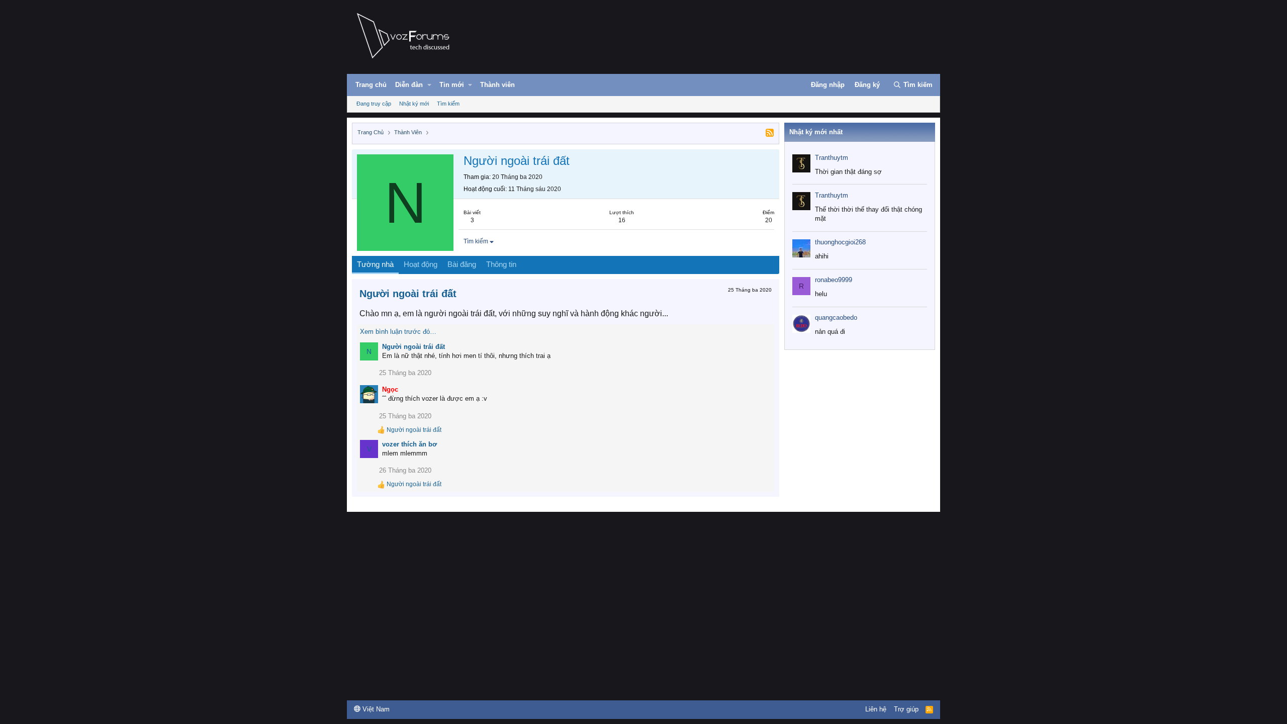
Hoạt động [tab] (420, 264)
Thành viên (497, 84)
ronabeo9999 (833, 280)
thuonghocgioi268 (840, 242)
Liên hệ (875, 709)
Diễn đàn (409, 84)
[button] (429, 84)
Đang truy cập (373, 104)
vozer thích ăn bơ (409, 444)
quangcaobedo (836, 317)
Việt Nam (375, 709)
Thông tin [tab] (501, 264)
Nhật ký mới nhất (816, 132)
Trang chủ (371, 84)
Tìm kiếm (448, 104)
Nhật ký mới (414, 104)
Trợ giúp (906, 709)
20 (768, 220)
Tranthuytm (831, 157)
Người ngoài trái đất (407, 293)
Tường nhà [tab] (375, 264)
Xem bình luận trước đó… (398, 331)
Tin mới (451, 84)
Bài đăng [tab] (461, 264)
